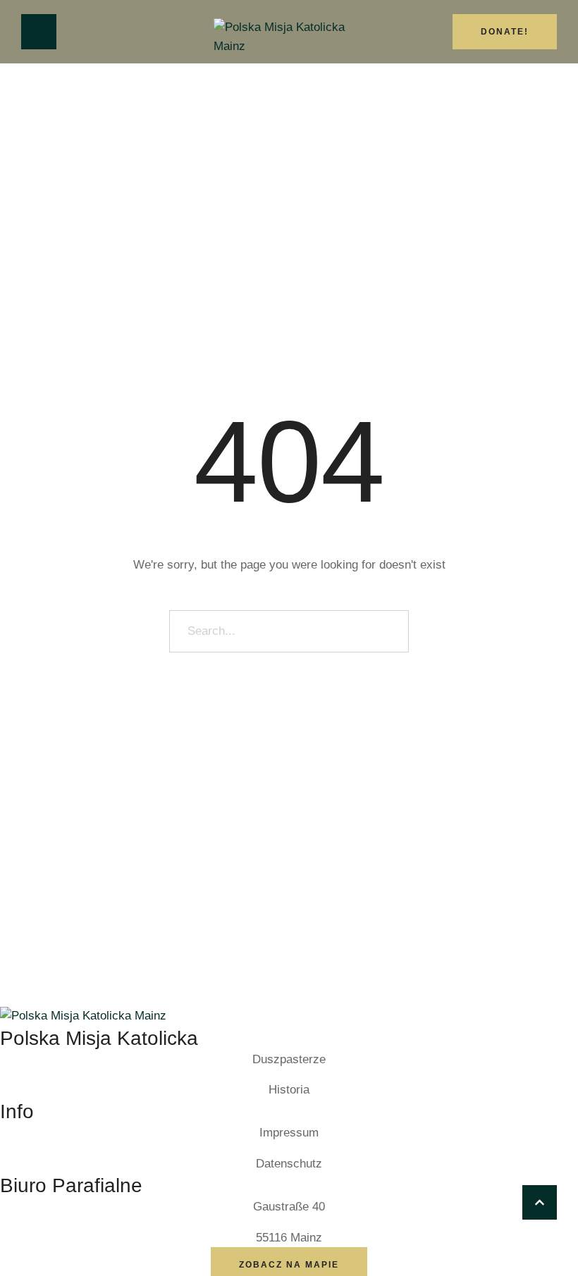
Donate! (505, 32)
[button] (539, 1202)
